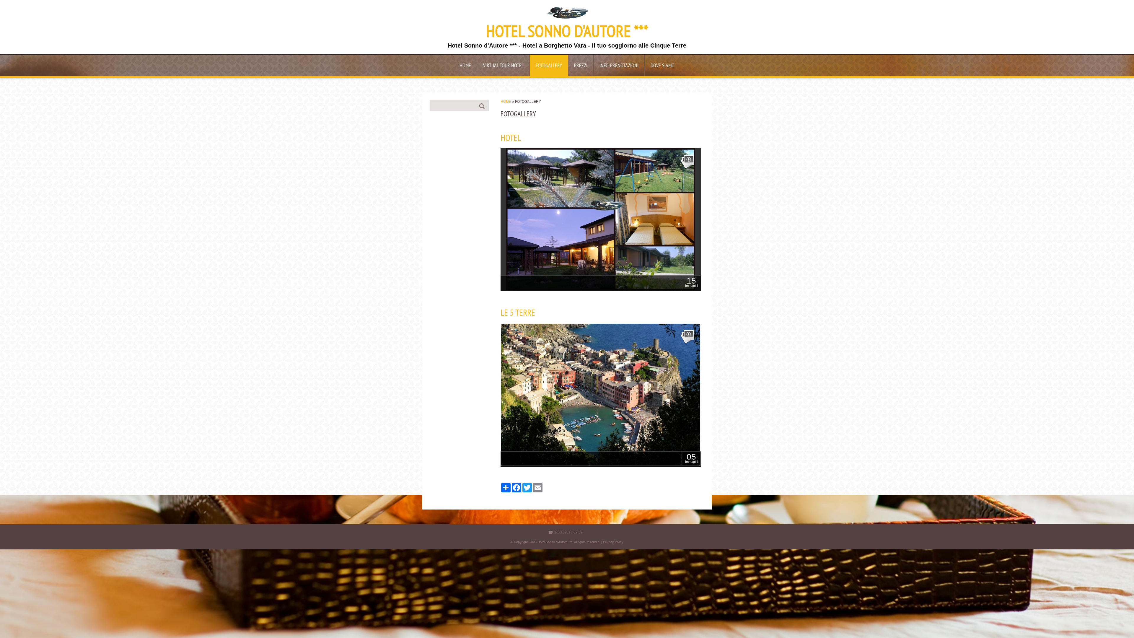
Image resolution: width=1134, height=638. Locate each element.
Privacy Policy (613, 542)
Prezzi (580, 66)
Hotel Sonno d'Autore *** (567, 32)
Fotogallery (549, 66)
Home (465, 66)
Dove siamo (662, 66)
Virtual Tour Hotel (503, 66)
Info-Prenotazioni (618, 66)
